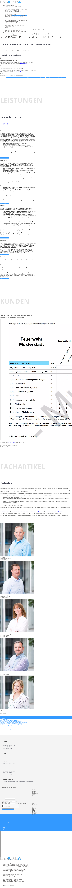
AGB (6, 38)
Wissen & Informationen (8, 19)
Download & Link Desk (8, 816)
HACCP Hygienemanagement (11, 27)
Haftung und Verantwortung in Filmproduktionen (9, 729)
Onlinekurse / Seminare (8, 17)
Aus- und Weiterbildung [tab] (7, 128)
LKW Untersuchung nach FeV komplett (15, 77)
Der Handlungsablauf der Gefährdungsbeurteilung (9, 726)
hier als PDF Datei (11, 442)
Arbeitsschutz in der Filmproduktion (6, 725)
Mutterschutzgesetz (20, 511)
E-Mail (3, 801)
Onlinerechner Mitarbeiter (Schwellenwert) (14, 22)
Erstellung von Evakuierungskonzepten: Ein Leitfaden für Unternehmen (13, 724)
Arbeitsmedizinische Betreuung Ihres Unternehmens (14, 869)
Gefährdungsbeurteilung (38, 511)
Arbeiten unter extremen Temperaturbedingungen (9, 727)
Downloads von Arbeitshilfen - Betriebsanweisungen (15, 25)
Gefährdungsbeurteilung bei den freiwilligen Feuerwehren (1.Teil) (12, 723)
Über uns (5, 883)
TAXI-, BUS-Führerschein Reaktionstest (34, 77)
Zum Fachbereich (4, 158)
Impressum (15, 816)
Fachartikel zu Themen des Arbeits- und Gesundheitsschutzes (16, 876)
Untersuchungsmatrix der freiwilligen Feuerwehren (9, 720)
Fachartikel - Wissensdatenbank (11, 21)
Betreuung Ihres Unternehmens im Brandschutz (13, 871)
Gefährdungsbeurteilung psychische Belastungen (15, 31)
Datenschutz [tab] (5, 126)
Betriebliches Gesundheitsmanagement (53, 511)
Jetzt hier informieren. (24, 63)
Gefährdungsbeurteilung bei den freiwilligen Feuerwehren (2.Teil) (12, 721)
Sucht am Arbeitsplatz (4, 719)
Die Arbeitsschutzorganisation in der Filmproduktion (16, 20)
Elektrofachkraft (29, 511)
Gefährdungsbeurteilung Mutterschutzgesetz (14, 29)
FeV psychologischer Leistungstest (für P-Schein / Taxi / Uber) (16, 866)
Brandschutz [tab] (5, 125)
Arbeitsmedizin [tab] (5, 123)
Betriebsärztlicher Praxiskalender (10, 13)
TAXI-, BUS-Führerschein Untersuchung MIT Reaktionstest (15, 865)
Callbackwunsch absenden (8, 809)
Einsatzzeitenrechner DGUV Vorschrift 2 (13, 6)
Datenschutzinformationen (10, 818)
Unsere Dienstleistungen (8, 5)
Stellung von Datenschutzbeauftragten (13, 11)
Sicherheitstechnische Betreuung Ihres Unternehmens (14, 870)
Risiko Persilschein (3, 730)
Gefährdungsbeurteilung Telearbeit (12, 30)
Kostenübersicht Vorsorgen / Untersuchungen (16, 15)
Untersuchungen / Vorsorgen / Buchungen (14, 16)
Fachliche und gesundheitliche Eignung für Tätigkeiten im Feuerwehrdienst (13, 722)
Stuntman (13, 511)
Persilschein (3, 511)
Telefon (3, 803)
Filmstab (8, 511)
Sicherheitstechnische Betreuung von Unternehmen (16, 9)
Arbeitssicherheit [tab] (6, 124)
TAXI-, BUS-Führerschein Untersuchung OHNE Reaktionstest (15, 864)
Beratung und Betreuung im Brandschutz (13, 10)
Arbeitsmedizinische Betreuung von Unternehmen (15, 8)
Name (3, 798)
